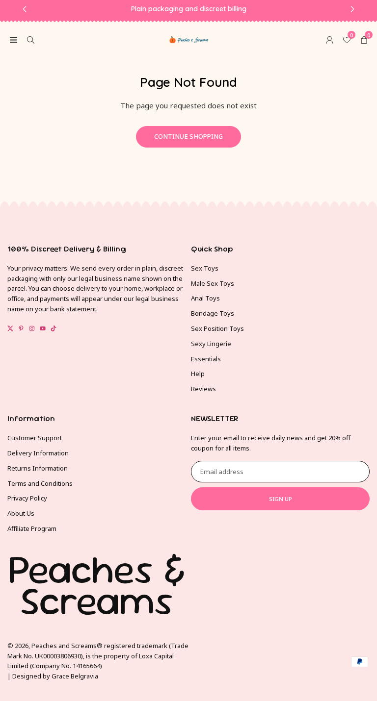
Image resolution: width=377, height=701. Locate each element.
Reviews (203, 388)
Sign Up (280, 498)
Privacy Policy (27, 498)
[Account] (329, 39)
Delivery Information (38, 453)
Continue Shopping (188, 136)
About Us (20, 513)
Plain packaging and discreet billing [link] (188, 9)
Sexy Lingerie (211, 343)
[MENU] (13, 39)
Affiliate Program (31, 528)
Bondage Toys (212, 313)
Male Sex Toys (212, 283)
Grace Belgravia (75, 676)
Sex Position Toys (217, 328)
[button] (364, 39)
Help (198, 373)
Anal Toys (205, 298)
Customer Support (34, 437)
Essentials (206, 358)
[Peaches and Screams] (189, 38)
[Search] (30, 39)
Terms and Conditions (40, 483)
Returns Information (37, 468)
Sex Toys (204, 268)
